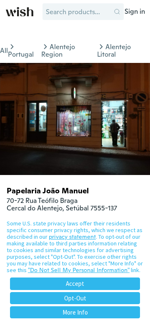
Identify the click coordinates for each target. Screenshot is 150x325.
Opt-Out (75, 298)
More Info (75, 312)
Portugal (21, 54)
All (4, 50)
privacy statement (72, 236)
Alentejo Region (58, 50)
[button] (117, 11)
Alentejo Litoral (114, 50)
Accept (75, 284)
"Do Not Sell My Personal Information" (79, 270)
